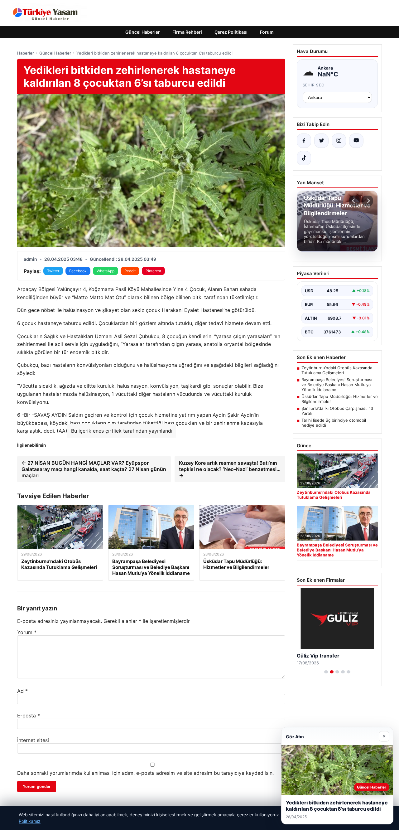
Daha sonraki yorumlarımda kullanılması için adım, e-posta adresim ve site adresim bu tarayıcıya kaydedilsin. (145, 773)
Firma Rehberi (187, 32)
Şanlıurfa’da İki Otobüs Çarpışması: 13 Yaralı (337, 411)
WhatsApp (105, 271)
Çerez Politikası (231, 32)
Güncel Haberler (142, 32)
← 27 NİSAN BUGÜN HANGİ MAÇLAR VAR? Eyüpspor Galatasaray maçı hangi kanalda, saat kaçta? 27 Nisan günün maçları (94, 469)
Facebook (78, 271)
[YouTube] (356, 140)
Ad (22, 691)
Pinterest (153, 271)
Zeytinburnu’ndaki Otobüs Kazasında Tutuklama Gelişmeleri (336, 370)
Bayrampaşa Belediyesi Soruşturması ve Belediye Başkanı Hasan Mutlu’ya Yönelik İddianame (336, 384)
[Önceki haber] (354, 201)
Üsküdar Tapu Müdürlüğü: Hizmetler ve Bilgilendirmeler (339, 399)
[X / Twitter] (321, 140)
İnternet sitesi (33, 740)
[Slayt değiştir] (326, 671)
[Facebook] (304, 140)
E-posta (28, 715)
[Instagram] (339, 140)
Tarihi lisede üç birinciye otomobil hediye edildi (333, 423)
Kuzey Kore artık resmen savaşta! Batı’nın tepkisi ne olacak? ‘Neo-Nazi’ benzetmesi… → (230, 469)
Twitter (53, 271)
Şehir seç (314, 85)
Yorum (26, 632)
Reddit (130, 271)
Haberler (25, 53)
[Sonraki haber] (367, 201)
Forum (267, 32)
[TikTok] (304, 158)
